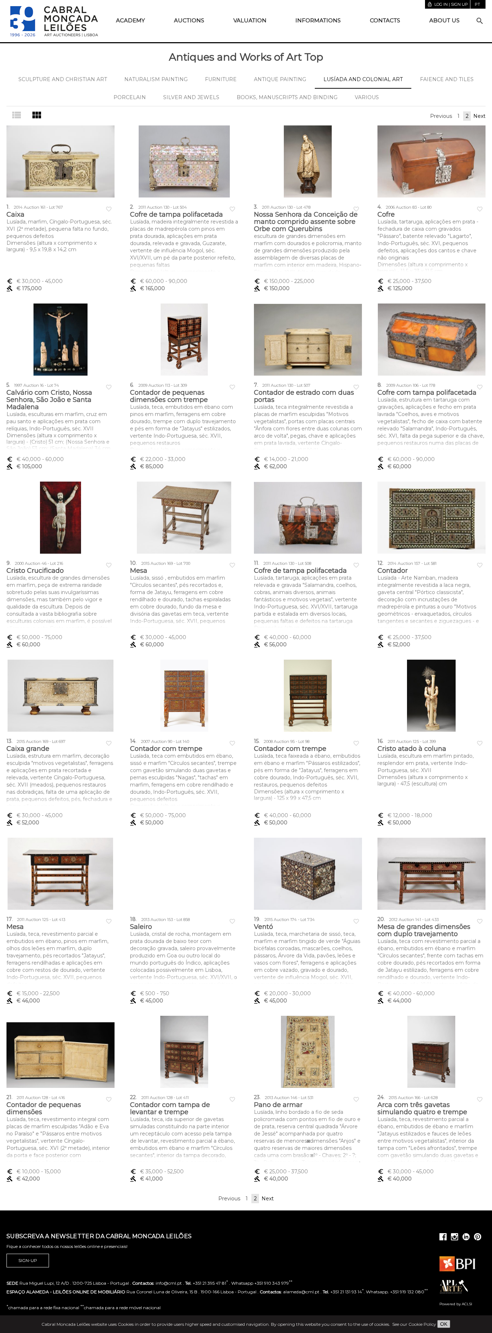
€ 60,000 (158, 281)
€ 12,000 (404, 815)
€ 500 (149, 993)
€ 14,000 (281, 459)
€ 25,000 (404, 281)
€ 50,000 (34, 637)
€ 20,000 (282, 993)
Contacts (385, 20)
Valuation (250, 20)
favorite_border (109, 209)
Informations (318, 20)
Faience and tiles (447, 79)
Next (479, 116)
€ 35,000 (157, 1171)
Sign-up (27, 1260)
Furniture (221, 79)
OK (443, 1324)
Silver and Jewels (191, 97)
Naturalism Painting (156, 79)
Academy (130, 20)
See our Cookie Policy (414, 1324)
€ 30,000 (34, 281)
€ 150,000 (284, 281)
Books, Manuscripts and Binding (287, 97)
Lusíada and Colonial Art (363, 79)
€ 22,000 (157, 459)
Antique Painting (280, 79)
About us (444, 20)
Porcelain (129, 97)
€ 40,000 (35, 459)
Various (367, 97)
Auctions (189, 20)
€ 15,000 (33, 993)
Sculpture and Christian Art (62, 79)
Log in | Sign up (447, 4)
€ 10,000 (33, 1171)
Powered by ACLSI (455, 1304)
